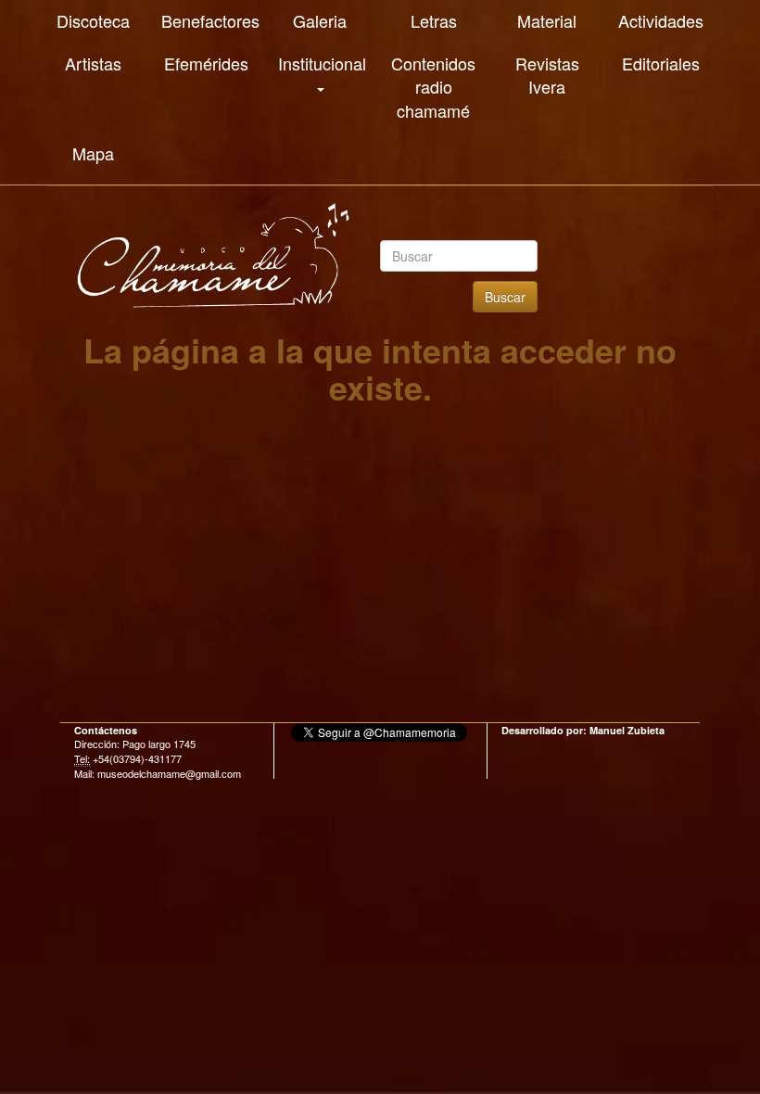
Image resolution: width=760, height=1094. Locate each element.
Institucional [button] (322, 63)
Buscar (505, 296)
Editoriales (661, 63)
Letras (434, 20)
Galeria (320, 20)
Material (546, 20)
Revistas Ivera (547, 75)
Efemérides (206, 63)
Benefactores (210, 20)
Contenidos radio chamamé (433, 86)
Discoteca (93, 20)
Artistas (93, 63)
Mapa (93, 153)
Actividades (660, 20)
